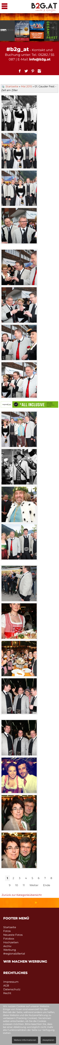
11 (24, 885)
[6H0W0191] (19, 380)
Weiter (34, 885)
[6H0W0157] (19, 188)
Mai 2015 (26, 86)
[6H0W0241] (19, 813)
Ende (46, 885)
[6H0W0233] (19, 738)
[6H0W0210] (19, 467)
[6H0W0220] (19, 584)
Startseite (12, 86)
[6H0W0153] (19, 151)
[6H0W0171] (19, 268)
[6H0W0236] (19, 776)
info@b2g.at (39, 59)
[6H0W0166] (19, 226)
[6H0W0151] (19, 113)
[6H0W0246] (19, 850)
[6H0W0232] (19, 696)
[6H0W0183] (19, 305)
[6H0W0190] (19, 343)
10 (16, 885)
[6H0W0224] (19, 621)
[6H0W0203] (19, 430)
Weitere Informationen (25, 1040)
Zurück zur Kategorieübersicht (22, 895)
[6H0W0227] (19, 659)
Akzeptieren (48, 1040)
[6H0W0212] (19, 505)
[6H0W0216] (19, 542)
